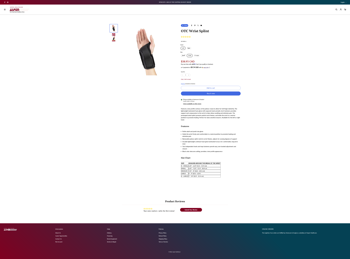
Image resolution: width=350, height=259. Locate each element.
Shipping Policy (163, 239)
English (343, 2)
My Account (58, 242)
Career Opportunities (61, 236)
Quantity (183, 71)
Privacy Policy (162, 233)
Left (183, 48)
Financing (109, 236)
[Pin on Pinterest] (195, 25)
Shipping (183, 83)
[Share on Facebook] (191, 25)
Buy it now (211, 93)
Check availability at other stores (192, 104)
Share (185, 25)
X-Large (197, 55)
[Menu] (5, 9)
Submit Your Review (191, 210)
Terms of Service (163, 242)
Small (183, 55)
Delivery (109, 233)
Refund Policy (162, 236)
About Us (58, 233)
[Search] (336, 9)
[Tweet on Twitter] (198, 25)
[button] (186, 37)
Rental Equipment (112, 239)
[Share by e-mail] (201, 25)
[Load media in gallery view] (114, 28)
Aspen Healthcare (176, 251)
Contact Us (58, 239)
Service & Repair (111, 242)
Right (188, 48)
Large (189, 55)
